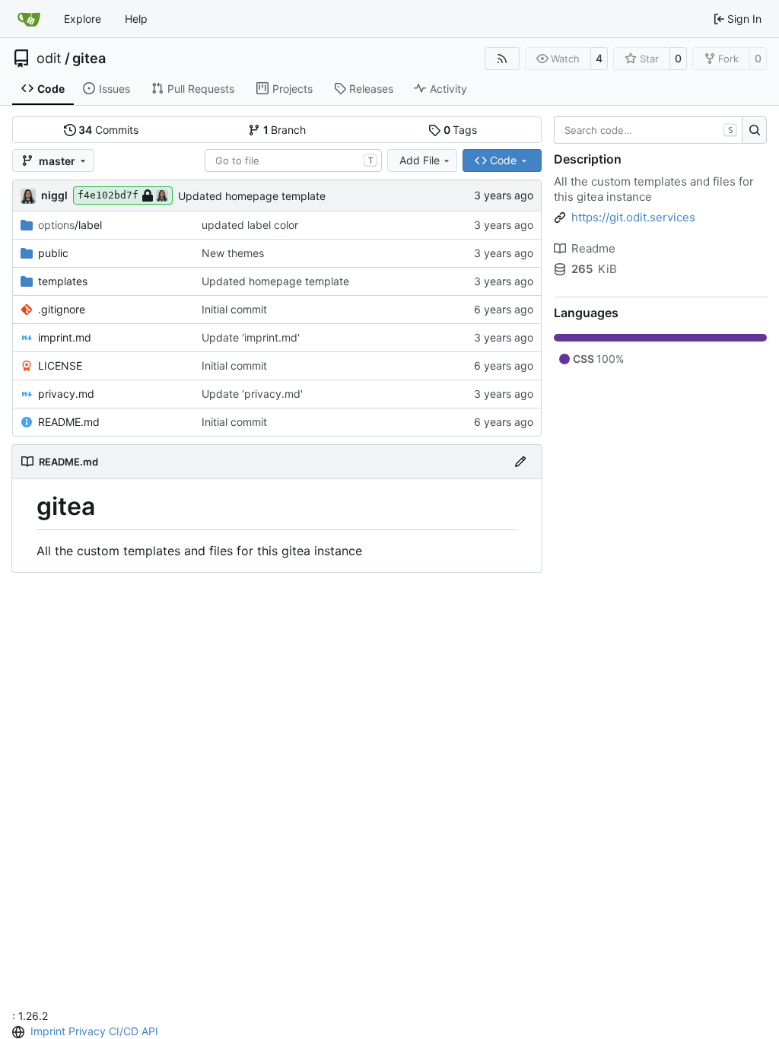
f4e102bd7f (108, 195)
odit (49, 58)
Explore (82, 18)
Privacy (87, 1031)
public (53, 252)
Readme (593, 248)
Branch (285, 129)
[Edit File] (520, 462)
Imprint (47, 1031)
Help (136, 18)
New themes (233, 252)
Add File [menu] (419, 160)
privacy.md (66, 393)
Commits (108, 129)
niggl (54, 195)
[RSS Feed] (502, 58)
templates (62, 281)
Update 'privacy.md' (252, 393)
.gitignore (61, 309)
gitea (89, 58)
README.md (69, 421)
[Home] (29, 19)
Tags (461, 129)
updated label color (250, 224)
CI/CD (123, 1031)
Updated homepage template (252, 195)
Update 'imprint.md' (251, 337)
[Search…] (754, 130)
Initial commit (234, 309)
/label (70, 224)
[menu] (19, 1032)
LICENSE (60, 365)
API (149, 1031)
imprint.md (64, 337)
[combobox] (293, 160)
